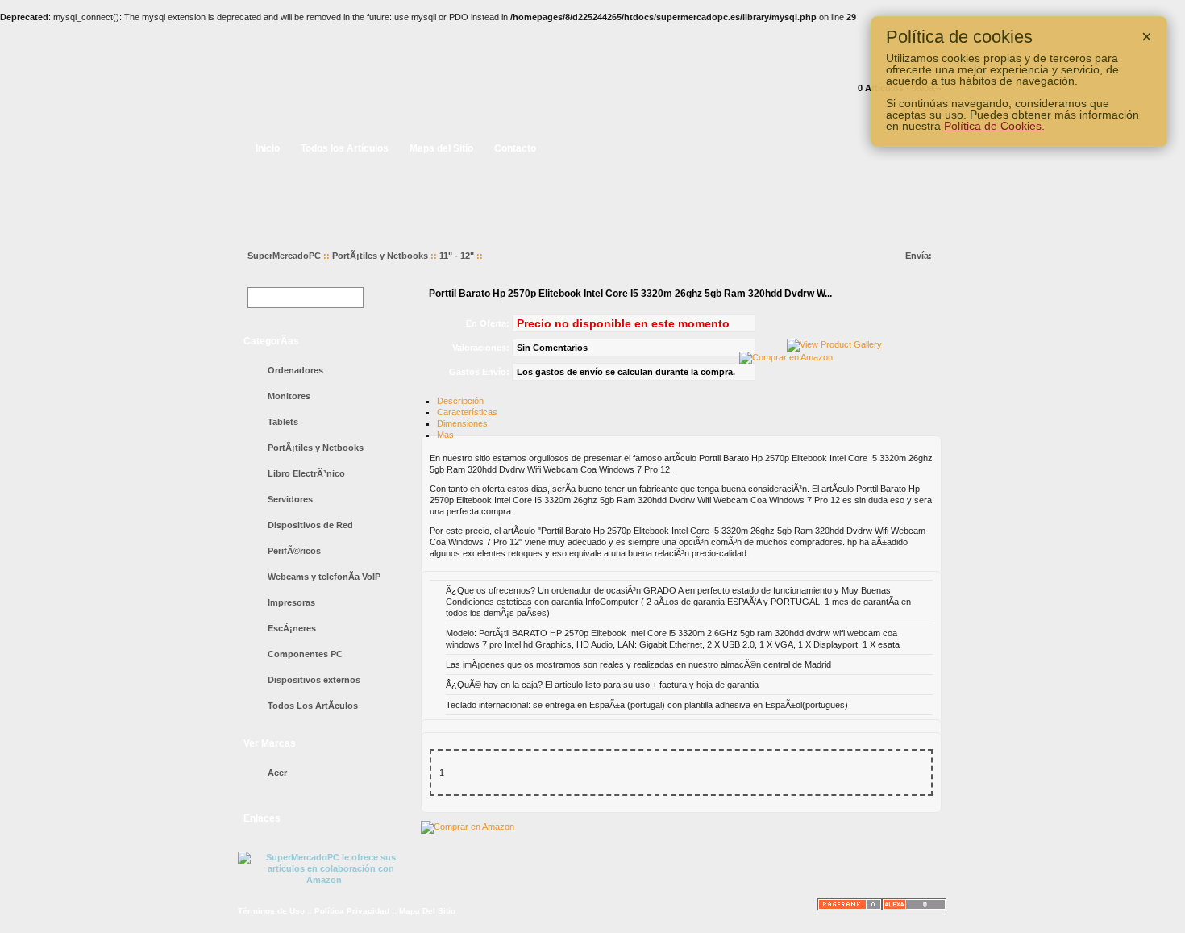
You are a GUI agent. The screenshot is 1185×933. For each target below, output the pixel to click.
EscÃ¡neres (292, 628)
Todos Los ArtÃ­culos (313, 705)
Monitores (289, 396)
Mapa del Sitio (441, 148)
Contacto (515, 148)
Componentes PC (305, 654)
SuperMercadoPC (284, 255)
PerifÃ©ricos (294, 551)
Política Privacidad (351, 910)
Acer (277, 772)
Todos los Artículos (345, 148)
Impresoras (291, 602)
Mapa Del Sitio (427, 910)
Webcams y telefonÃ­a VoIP (324, 576)
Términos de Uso (271, 910)
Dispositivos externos (314, 680)
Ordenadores (295, 370)
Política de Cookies (993, 125)
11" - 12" (456, 255)
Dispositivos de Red (310, 525)
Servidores (290, 499)
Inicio (268, 148)
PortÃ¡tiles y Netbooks (380, 255)
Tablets (283, 422)
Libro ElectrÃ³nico (306, 473)
